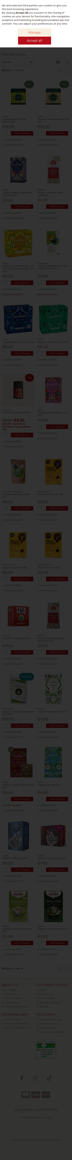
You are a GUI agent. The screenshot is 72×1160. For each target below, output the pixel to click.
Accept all (34, 40)
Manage (34, 32)
